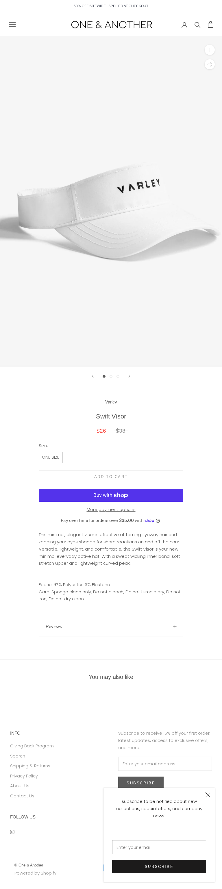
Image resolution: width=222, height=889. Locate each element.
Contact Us (22, 796)
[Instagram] (12, 832)
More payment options (111, 509)
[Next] (129, 376)
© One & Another (28, 865)
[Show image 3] (117, 376)
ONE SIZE (50, 457)
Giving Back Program (32, 746)
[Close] (207, 794)
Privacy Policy (24, 776)
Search (17, 756)
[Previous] (93, 376)
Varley (111, 401)
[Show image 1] (104, 376)
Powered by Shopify (35, 873)
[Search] (198, 24)
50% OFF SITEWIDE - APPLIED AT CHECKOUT (111, 6)
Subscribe (159, 866)
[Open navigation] (12, 24)
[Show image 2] (111, 376)
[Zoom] (210, 50)
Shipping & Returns (30, 766)
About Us (19, 786)
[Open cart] (210, 24)
